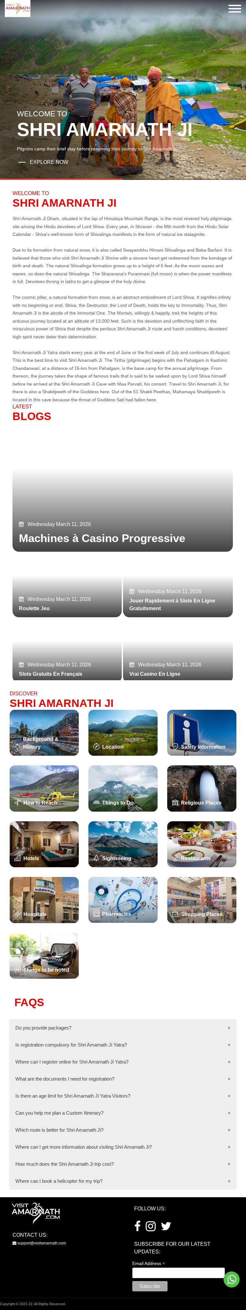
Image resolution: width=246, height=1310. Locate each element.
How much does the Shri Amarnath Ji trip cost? (64, 1164)
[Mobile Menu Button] (234, 10)
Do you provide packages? (43, 1027)
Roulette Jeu (34, 608)
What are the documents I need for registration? (64, 1079)
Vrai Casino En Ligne (154, 674)
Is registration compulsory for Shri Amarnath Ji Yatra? (71, 1044)
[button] (238, 90)
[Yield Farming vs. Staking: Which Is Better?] (122, 487)
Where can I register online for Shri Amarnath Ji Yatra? (71, 1062)
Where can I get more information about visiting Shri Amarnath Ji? (83, 1147)
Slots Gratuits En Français (50, 674)
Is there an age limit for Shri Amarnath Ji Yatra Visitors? (72, 1096)
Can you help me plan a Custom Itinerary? (59, 1113)
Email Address (148, 1264)
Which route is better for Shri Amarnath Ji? (59, 1130)
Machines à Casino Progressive (102, 538)
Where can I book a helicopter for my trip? (58, 1181)
